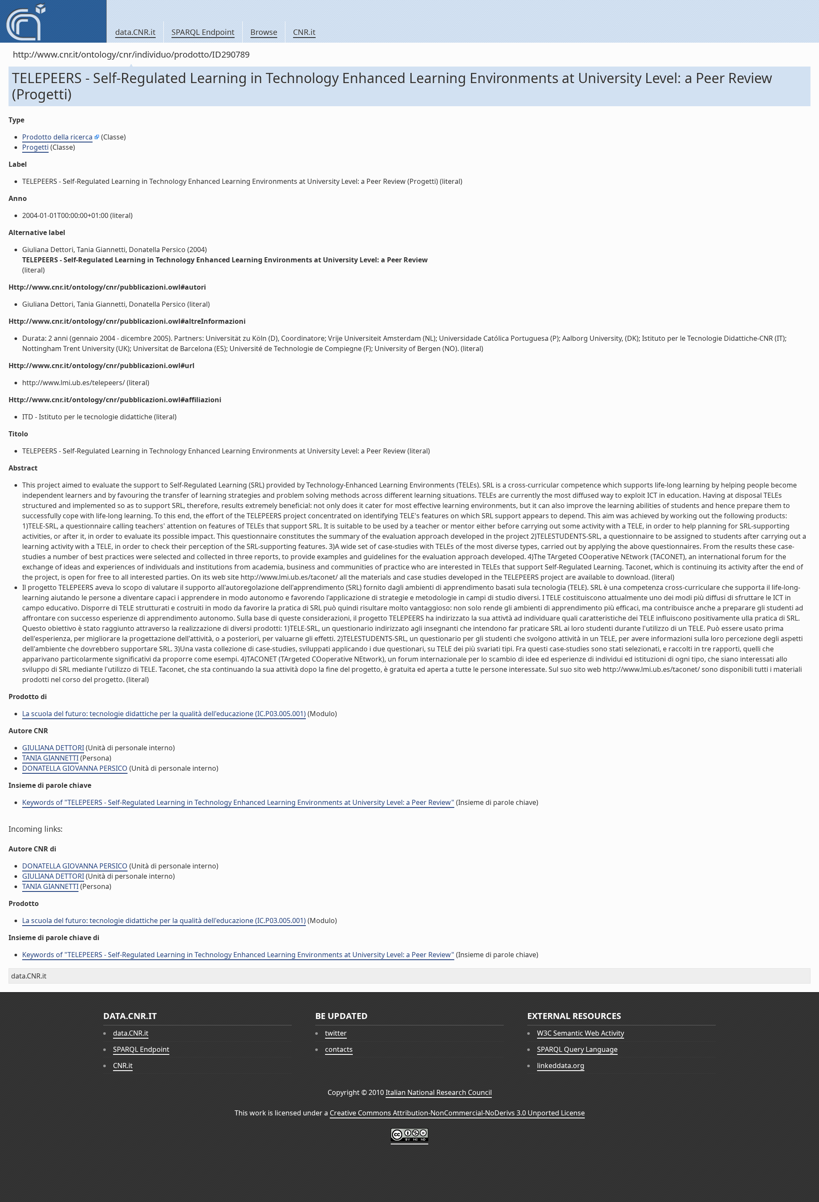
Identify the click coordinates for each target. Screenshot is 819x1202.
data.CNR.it (135, 32)
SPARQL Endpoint (203, 32)
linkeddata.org (560, 1065)
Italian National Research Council (439, 1092)
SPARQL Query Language (577, 1049)
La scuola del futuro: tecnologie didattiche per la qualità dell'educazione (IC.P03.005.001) (164, 713)
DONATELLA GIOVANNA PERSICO (75, 768)
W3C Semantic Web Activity (580, 1033)
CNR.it (304, 32)
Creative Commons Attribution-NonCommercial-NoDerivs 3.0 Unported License (457, 1113)
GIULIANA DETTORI (53, 747)
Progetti (35, 147)
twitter (336, 1033)
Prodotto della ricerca (57, 137)
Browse (263, 32)
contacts (339, 1049)
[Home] (53, 21)
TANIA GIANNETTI (50, 758)
